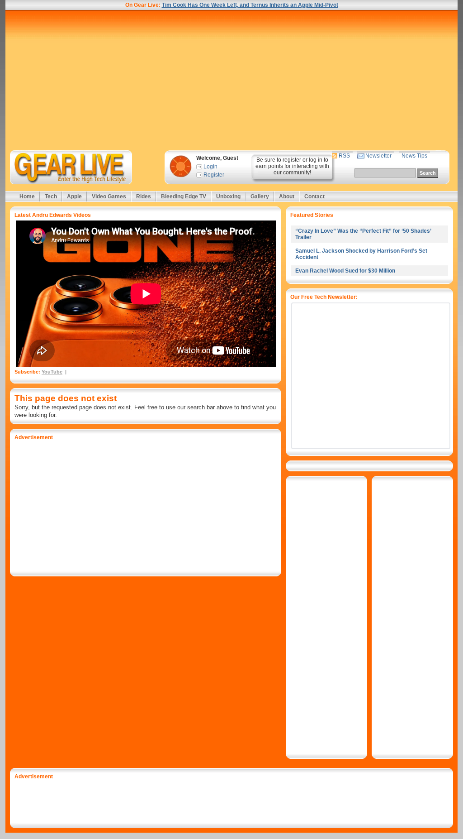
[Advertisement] (231, 80)
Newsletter (378, 156)
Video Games (109, 196)
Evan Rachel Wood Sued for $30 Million (345, 271)
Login (210, 166)
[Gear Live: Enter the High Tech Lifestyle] (83, 167)
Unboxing (228, 196)
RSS (344, 156)
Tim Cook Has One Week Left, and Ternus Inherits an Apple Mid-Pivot (250, 5)
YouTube (52, 371)
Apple (74, 196)
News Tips (414, 156)
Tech (51, 196)
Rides (143, 196)
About (286, 196)
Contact (314, 196)
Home (27, 196)
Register (213, 175)
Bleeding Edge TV (183, 196)
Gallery (259, 196)
